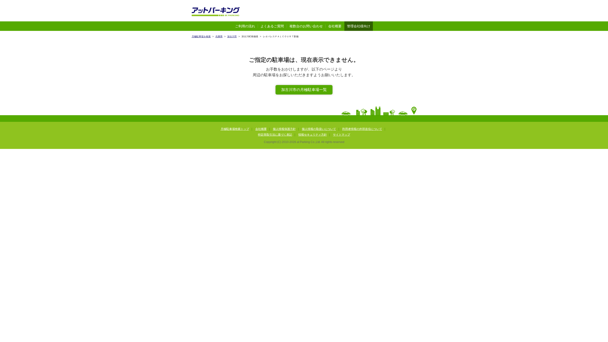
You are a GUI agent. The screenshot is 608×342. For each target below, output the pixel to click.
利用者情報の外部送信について (362, 129)
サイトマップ (341, 134)
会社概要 (335, 26)
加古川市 (232, 36)
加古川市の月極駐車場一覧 (304, 90)
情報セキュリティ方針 (312, 134)
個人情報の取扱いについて (319, 129)
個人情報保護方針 (284, 129)
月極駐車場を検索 (201, 36)
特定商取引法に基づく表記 (275, 134)
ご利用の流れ (245, 26)
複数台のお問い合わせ (306, 26)
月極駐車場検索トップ (235, 129)
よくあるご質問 (272, 26)
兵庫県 (219, 36)
